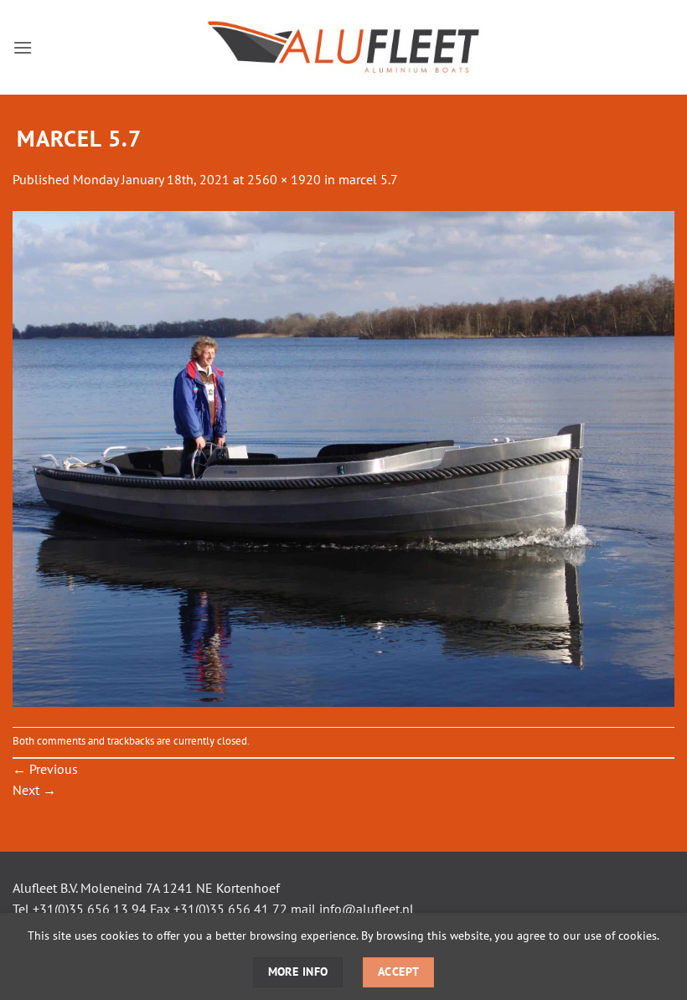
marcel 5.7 (368, 179)
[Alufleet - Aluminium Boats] (343, 47)
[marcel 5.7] (343, 457)
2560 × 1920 (284, 179)
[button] (23, 47)
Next (34, 789)
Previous (45, 768)
